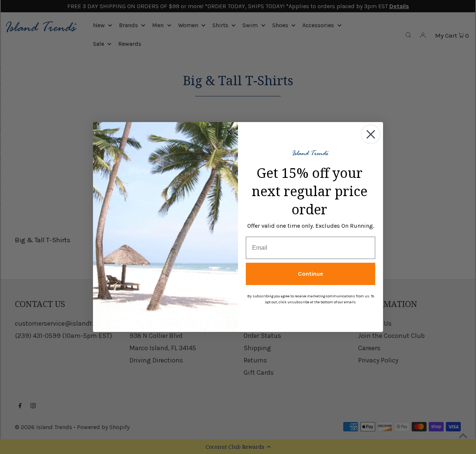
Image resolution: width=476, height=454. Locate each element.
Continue (310, 273)
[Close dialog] (370, 134)
